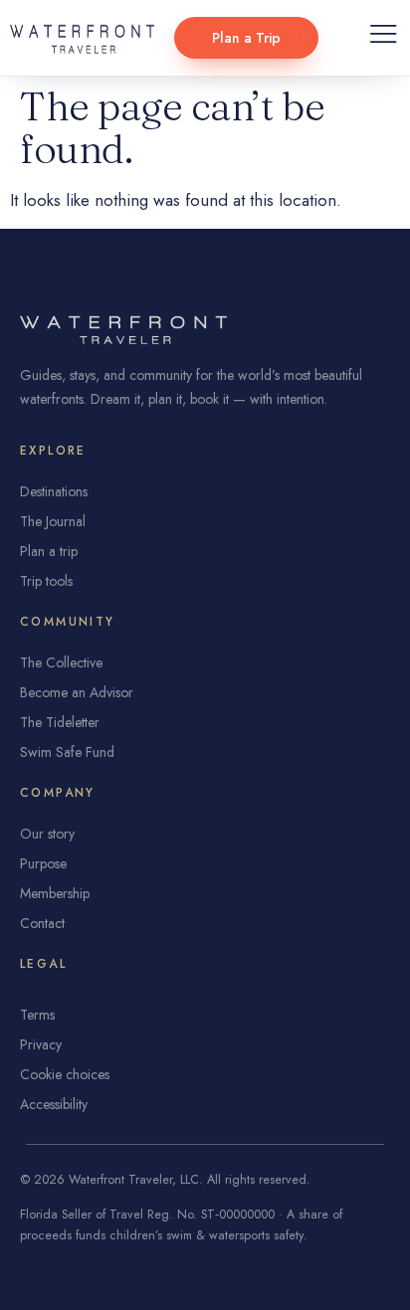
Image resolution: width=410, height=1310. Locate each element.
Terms (37, 1015)
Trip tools (46, 581)
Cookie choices (64, 1074)
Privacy (41, 1044)
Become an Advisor (76, 692)
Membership (55, 893)
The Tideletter (60, 722)
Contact (42, 923)
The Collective (61, 662)
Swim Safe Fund (67, 752)
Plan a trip (49, 551)
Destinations (54, 491)
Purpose (43, 863)
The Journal (53, 521)
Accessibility (54, 1104)
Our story (47, 833)
